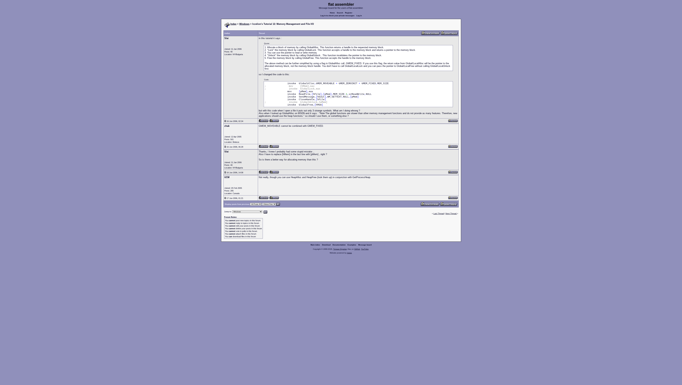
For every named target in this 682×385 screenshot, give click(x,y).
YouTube (365, 249)
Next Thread (451, 213)
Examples (352, 245)
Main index (315, 245)
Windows (244, 24)
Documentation (339, 245)
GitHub (357, 249)
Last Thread (438, 213)
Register (348, 13)
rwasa (349, 253)
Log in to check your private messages (337, 16)
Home (332, 13)
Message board (365, 245)
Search (340, 13)
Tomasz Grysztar (340, 249)
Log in (359, 16)
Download (326, 245)
